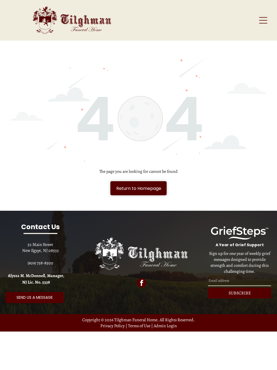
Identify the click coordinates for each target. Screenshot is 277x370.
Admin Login (165, 326)
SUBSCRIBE (240, 293)
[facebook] (141, 283)
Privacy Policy (112, 326)
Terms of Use (139, 326)
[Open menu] (263, 20)
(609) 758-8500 (40, 263)
